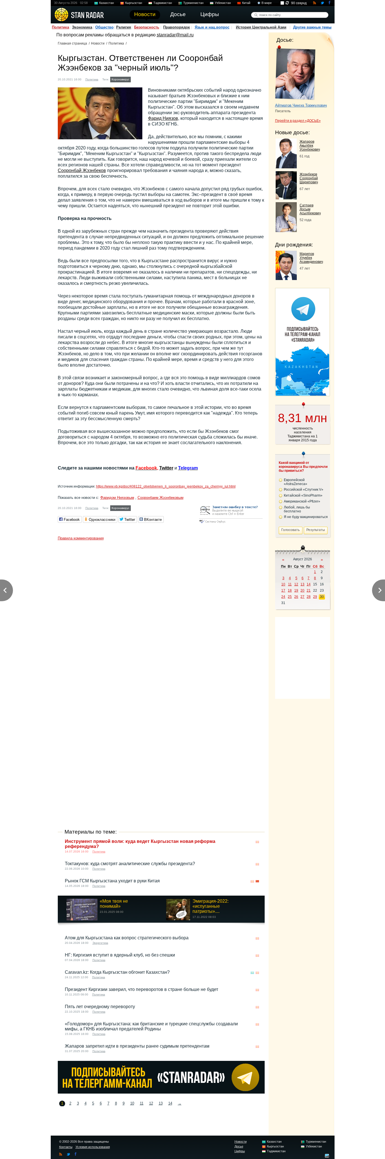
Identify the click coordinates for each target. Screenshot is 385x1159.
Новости (98, 43)
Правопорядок (176, 27)
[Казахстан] (252, 972)
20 (302, 590)
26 (296, 597)
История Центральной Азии (261, 27)
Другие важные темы (312, 27)
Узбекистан (223, 3)
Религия (123, 27)
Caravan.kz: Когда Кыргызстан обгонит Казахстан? (117, 972)
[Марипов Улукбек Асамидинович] (286, 278)
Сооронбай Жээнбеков (82, 170)
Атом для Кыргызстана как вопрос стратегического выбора (127, 937)
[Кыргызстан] (135, 79)
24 (283, 597)
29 (315, 597)
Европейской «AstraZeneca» (295, 482)
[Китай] (257, 881)
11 (141, 1103)
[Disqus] (161, 613)
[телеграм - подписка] (302, 394)
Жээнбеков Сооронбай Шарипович (309, 178)
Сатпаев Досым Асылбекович (310, 209)
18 (290, 590)
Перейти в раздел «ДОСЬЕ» (298, 121)
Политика (60, 27)
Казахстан (106, 3)
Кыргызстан (133, 3)
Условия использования (93, 1147)
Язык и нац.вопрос (212, 27)
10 (132, 1103)
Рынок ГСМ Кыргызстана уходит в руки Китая (112, 880)
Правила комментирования (81, 538)
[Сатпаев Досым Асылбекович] (286, 230)
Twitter (166, 468)
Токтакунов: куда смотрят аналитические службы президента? (130, 863)
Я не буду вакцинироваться (306, 517)
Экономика (82, 27)
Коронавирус (120, 79)
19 (296, 590)
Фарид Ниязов (163, 118)
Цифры (239, 1151)
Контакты (65, 1147)
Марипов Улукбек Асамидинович (311, 258)
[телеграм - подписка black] (161, 1092)
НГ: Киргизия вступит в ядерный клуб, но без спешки (120, 955)
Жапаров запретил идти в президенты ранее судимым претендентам (137, 1046)
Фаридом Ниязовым (117, 497)
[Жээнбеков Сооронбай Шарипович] (286, 197)
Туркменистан (193, 3)
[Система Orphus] (231, 523)
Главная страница (72, 43)
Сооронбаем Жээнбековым (160, 497)
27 (302, 597)
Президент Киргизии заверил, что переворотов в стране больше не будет (141, 989)
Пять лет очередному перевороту (100, 1006)
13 (161, 1103)
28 (309, 597)
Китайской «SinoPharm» (303, 495)
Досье (238, 1146)
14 (170, 1103)
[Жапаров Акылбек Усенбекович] (286, 166)
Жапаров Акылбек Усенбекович (310, 145)
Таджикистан (162, 3)
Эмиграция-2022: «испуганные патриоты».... (211, 906)
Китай (246, 3)
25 (290, 597)
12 (151, 1103)
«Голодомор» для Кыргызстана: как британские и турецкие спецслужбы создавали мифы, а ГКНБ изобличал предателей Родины (151, 1026)
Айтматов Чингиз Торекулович (301, 105)
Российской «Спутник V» (303, 490)
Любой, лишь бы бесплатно (297, 509)
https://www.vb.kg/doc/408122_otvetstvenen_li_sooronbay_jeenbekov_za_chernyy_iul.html (166, 486)
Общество (104, 27)
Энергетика (100, 942)
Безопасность (146, 27)
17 (283, 590)
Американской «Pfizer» (302, 501)
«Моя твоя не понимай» (114, 904)
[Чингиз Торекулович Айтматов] (295, 72)
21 (309, 590)
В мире (267, 3)
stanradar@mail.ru (175, 34)
